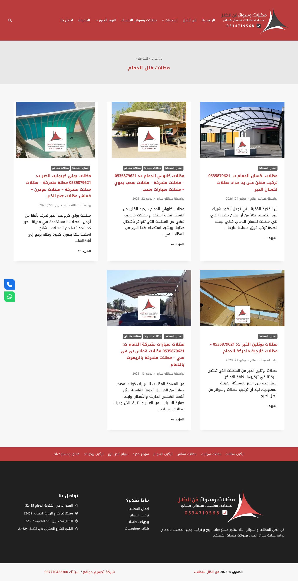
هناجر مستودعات (137, 528)
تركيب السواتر (163, 454)
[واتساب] (9, 296)
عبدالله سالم (258, 198)
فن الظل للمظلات (206, 572)
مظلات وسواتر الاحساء (139, 20)
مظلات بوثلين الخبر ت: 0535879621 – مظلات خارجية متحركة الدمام (243, 348)
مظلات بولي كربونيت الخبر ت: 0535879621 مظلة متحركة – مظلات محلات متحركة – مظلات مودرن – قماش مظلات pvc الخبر (58, 186)
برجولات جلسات (138, 522)
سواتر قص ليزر (118, 454)
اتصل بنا (66, 20)
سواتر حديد (141, 454)
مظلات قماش (132, 168)
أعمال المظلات (268, 168)
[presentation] (242, 130)
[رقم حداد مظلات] (9, 284)
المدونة (84, 20)
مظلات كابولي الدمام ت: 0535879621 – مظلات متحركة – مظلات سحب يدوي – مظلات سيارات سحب (149, 182)
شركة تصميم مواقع (99, 572)
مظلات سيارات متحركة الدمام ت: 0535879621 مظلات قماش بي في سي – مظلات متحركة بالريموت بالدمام (152, 354)
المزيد (270, 238)
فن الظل (190, 20)
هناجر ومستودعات (66, 454)
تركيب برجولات (94, 454)
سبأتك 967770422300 (62, 572)
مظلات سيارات (152, 168)
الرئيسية (208, 20)
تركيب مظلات (235, 454)
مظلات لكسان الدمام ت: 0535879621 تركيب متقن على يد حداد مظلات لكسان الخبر (242, 182)
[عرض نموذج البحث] (11, 20)
